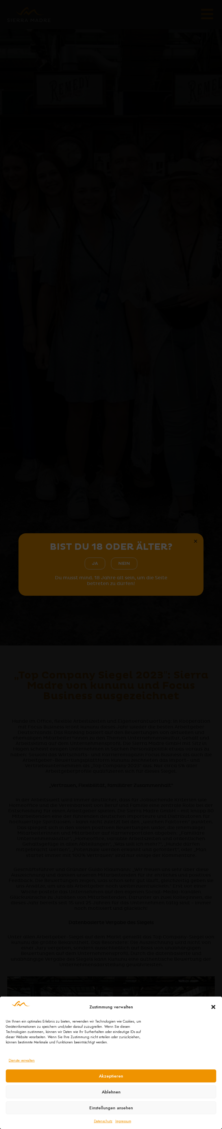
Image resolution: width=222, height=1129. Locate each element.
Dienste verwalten (22, 1060)
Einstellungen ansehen (111, 1108)
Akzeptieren (111, 1076)
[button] (213, 1007)
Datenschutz (103, 1121)
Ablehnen (111, 1092)
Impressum (123, 1121)
